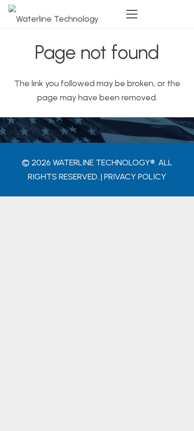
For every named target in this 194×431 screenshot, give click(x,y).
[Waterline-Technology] (53, 14)
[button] (131, 14)
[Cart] (175, 14)
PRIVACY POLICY (135, 176)
